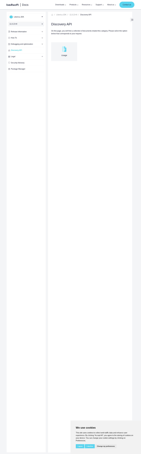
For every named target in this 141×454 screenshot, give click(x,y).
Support (99, 5)
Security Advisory (17, 63)
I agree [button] (80, 446)
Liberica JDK (61, 15)
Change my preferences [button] (106, 446)
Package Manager (18, 69)
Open (132, 20)
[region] (26, 232)
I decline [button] (90, 446)
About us (110, 5)
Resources (86, 5)
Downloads (59, 5)
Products (73, 5)
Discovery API (16, 50)
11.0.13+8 (73, 15)
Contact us (127, 5)
